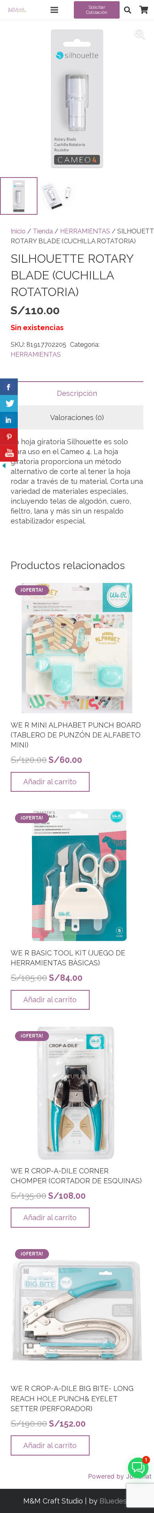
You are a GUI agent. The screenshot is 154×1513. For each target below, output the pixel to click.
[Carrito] (143, 10)
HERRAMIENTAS (85, 231)
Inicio (18, 231)
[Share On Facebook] (9, 386)
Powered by (120, 1476)
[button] (127, 10)
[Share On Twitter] (9, 403)
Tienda (43, 231)
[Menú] (54, 10)
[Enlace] (17, 10)
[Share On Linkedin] (9, 420)
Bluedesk (115, 1501)
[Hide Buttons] (4, 467)
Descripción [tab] (77, 393)
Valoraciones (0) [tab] (77, 417)
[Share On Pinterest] (9, 436)
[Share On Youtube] (9, 453)
